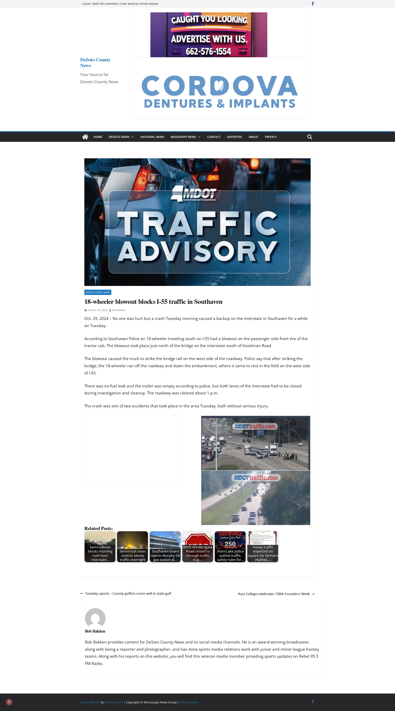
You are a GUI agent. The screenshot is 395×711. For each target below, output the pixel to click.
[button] (131, 137)
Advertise (234, 137)
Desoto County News (98, 292)
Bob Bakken (119, 310)
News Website (90, 702)
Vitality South (114, 702)
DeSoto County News (95, 62)
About (253, 137)
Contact (214, 137)
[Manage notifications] (9, 702)
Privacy (271, 137)
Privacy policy (189, 702)
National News (152, 137)
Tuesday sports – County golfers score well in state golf (128, 593)
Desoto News (119, 137)
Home (97, 137)
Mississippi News (183, 137)
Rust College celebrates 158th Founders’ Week (274, 594)
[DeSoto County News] (85, 137)
